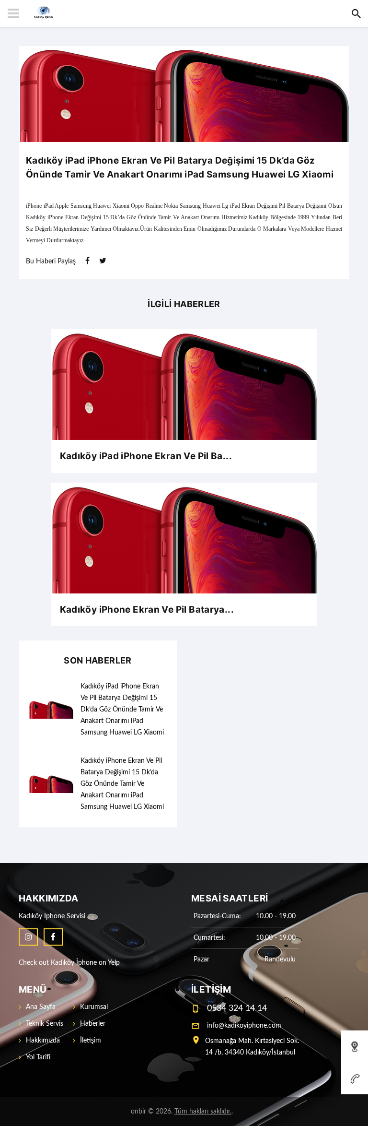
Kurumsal (94, 1007)
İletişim (90, 1040)
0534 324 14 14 (237, 1008)
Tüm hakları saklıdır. (202, 1111)
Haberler (92, 1023)
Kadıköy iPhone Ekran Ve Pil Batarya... (147, 609)
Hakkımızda (43, 1040)
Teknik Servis (44, 1023)
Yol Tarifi (38, 1057)
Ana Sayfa (41, 1007)
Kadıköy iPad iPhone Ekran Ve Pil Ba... (146, 456)
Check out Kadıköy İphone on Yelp (69, 963)
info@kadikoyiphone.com (244, 1025)
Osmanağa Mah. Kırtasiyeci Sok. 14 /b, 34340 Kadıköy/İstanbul (252, 1047)
